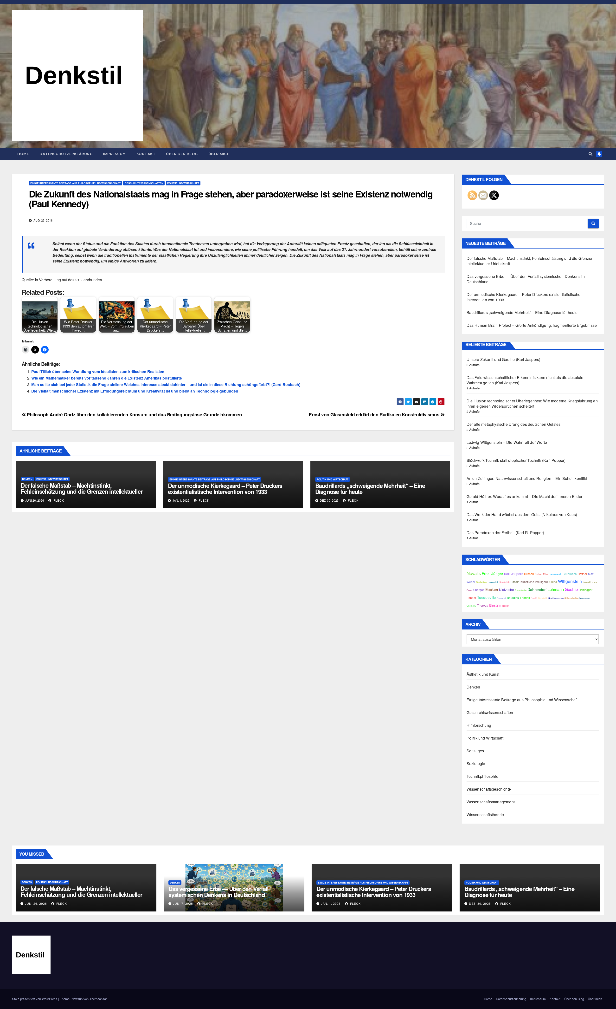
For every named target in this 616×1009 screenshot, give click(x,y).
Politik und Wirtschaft (183, 183)
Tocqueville (486, 597)
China (553, 582)
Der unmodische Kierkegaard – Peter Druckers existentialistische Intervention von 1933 (225, 488)
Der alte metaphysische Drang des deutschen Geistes (514, 424)
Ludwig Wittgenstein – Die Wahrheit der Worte (507, 442)
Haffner (582, 574)
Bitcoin (515, 582)
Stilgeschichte (571, 598)
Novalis (474, 573)
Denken (27, 479)
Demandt (501, 598)
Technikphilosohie (482, 776)
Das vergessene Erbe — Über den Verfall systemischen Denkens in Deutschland (526, 279)
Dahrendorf (536, 589)
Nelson (505, 605)
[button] (590, 154)
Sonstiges (475, 750)
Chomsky (471, 605)
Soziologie (476, 763)
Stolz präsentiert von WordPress (35, 998)
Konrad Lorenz (590, 582)
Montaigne (584, 598)
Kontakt (146, 154)
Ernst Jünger (492, 573)
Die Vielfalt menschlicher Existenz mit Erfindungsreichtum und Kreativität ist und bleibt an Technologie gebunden (134, 391)
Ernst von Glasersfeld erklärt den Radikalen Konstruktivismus (375, 414)
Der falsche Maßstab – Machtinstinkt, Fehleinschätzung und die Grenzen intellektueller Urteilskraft (81, 491)
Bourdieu (513, 598)
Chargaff (478, 590)
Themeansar (98, 998)
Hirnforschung (479, 725)
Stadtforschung (556, 598)
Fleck (58, 500)
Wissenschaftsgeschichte (489, 789)
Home (23, 154)
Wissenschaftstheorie (485, 814)
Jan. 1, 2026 (331, 903)
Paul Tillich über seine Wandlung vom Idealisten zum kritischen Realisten (97, 371)
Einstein (495, 605)
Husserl (529, 574)
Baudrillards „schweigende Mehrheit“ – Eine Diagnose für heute (370, 488)
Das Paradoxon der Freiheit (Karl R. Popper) (505, 532)
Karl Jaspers (513, 573)
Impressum (114, 154)
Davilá (534, 598)
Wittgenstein (570, 581)
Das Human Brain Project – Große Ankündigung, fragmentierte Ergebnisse (532, 325)
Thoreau (482, 605)
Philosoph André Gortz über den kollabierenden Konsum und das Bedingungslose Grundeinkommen (134, 414)
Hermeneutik (555, 574)
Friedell (525, 598)
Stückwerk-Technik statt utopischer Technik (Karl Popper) (516, 460)
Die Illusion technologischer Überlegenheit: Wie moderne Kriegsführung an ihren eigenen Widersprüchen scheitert (532, 403)
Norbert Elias (541, 574)
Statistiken (481, 582)
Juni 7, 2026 (183, 903)
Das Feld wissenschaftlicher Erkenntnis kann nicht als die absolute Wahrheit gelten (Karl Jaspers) (525, 380)
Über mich (219, 154)
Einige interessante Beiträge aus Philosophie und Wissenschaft (75, 183)
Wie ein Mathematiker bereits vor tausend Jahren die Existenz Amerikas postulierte (106, 378)
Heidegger (585, 590)
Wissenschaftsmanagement (491, 802)
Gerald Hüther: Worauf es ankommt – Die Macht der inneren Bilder (525, 496)
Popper (471, 598)
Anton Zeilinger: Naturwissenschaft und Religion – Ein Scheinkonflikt (527, 478)
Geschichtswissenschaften (144, 183)
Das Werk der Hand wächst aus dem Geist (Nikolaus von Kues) (522, 514)
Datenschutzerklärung (65, 154)
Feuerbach (570, 574)
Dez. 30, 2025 (480, 903)
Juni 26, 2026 (36, 903)
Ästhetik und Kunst (483, 674)
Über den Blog (182, 154)
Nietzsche (506, 589)
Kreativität (505, 582)
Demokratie (520, 590)
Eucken (491, 589)
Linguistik (542, 598)
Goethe (571, 589)
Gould (469, 590)
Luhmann (555, 589)
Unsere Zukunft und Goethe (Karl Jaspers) (503, 359)
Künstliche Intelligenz (534, 582)
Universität (493, 582)
